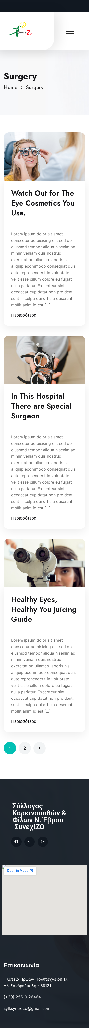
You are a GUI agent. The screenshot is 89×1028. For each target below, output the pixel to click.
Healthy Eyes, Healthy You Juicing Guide (44, 609)
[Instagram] (29, 842)
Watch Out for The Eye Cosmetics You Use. (43, 203)
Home (12, 87)
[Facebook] (16, 842)
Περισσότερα (23, 315)
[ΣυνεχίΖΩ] (20, 29)
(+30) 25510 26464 (22, 996)
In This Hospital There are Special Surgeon (41, 406)
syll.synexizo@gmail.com (27, 1008)
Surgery (34, 87)
